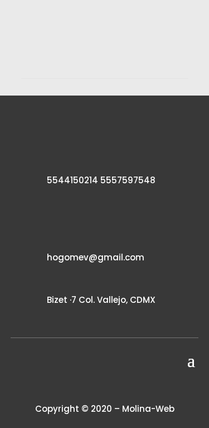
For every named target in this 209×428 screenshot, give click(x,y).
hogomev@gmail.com (95, 257)
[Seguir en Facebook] (86, 386)
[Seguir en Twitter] (105, 386)
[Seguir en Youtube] (123, 386)
